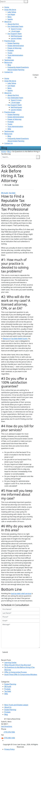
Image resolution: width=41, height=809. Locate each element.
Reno (9, 17)
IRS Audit (7, 185)
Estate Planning (13, 43)
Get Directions (6, 726)
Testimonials (9, 60)
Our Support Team (15, 34)
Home (6, 7)
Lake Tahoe (12, 12)
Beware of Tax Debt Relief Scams (15, 338)
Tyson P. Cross (16, 29)
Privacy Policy (9, 749)
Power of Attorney (14, 48)
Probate (11, 50)
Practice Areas (9, 41)
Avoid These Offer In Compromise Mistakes (20, 674)
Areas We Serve (10, 10)
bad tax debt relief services (21, 593)
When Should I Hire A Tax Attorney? (17, 665)
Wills (9, 58)
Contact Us (8, 72)
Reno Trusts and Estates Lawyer (16, 705)
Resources (8, 62)
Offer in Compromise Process (15, 672)
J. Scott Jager (15, 31)
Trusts (10, 53)
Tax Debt (15, 185)
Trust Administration (15, 55)
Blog (9, 65)
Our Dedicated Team (15, 26)
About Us (7, 22)
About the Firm (13, 24)
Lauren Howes (16, 38)
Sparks (10, 19)
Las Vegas (11, 14)
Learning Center (10, 662)
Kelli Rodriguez (16, 36)
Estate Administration (16, 46)
